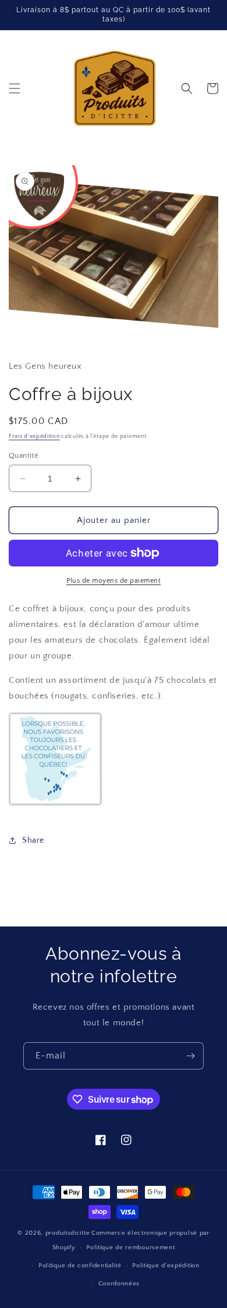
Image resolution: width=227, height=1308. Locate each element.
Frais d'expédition (34, 436)
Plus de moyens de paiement (113, 580)
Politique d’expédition (165, 1265)
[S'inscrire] (190, 1056)
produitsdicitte (67, 1232)
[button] (14, 88)
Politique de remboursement (130, 1247)
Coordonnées (119, 1283)
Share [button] (33, 840)
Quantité (23, 455)
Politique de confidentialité (80, 1265)
